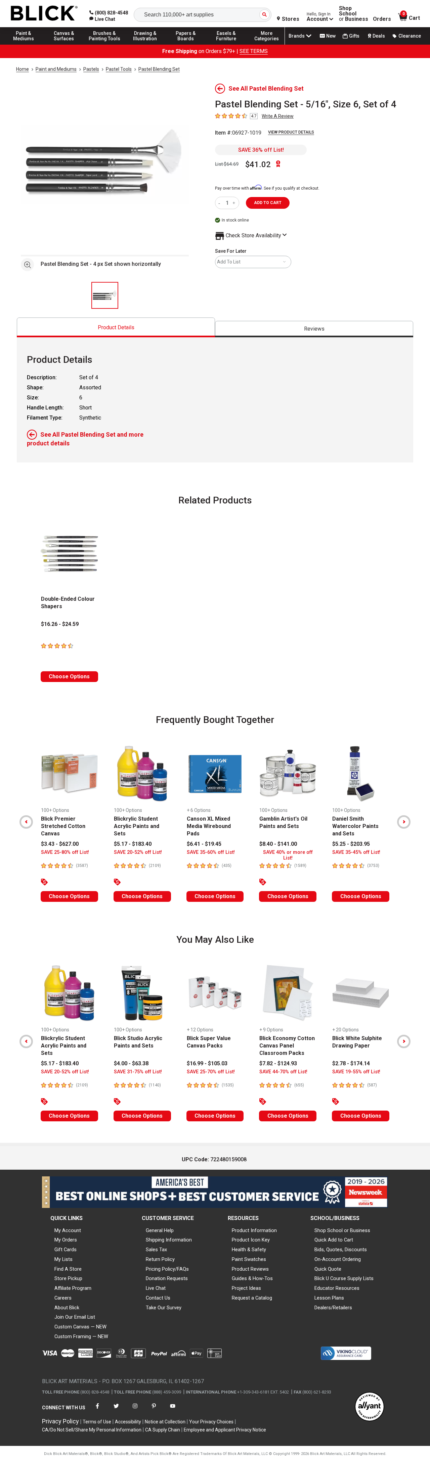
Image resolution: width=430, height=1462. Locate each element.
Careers (63, 1298)
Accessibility (128, 1421)
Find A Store (68, 1269)
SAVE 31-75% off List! (138, 1072)
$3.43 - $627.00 (60, 844)
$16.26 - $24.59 (60, 624)
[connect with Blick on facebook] (97, 1410)
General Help (160, 1230)
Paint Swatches (249, 1259)
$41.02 (258, 164)
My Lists (63, 1259)
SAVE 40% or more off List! (288, 855)
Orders (382, 19)
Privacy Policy (60, 1421)
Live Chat (156, 1288)
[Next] (404, 822)
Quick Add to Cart (333, 1240)
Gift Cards (65, 1250)
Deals (379, 36)
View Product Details (291, 132)
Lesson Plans (329, 1298)
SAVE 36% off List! (261, 150)
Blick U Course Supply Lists (344, 1278)
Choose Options (69, 676)
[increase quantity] (234, 202)
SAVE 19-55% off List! (356, 1072)
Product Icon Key (251, 1240)
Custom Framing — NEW (81, 1336)
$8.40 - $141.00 (278, 844)
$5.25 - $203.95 (351, 844)
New (331, 36)
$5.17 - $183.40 (133, 844)
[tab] (116, 327)
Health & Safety (249, 1250)
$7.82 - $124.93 (278, 1063)
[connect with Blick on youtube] (172, 1410)
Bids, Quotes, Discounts (340, 1250)
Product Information (254, 1230)
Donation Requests (167, 1278)
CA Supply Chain (162, 1429)
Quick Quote (327, 1269)
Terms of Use (97, 1421)
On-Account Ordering (337, 1259)
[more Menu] (267, 44)
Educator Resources (336, 1288)
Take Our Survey (163, 1308)
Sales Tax (156, 1250)
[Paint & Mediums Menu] (23, 44)
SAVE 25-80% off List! (65, 852)
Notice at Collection (165, 1421)
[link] (102, 19)
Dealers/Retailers (333, 1308)
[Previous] (26, 822)
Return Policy (160, 1259)
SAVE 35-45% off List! (356, 852)
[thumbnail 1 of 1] (104, 295)
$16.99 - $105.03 (207, 1063)
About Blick (66, 1308)
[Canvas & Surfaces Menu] (64, 44)
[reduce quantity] (220, 202)
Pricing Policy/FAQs (167, 1269)
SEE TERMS (254, 51)
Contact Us (158, 1298)
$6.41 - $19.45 (204, 844)
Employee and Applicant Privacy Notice (225, 1429)
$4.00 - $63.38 (131, 1063)
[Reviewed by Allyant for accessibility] (369, 1407)
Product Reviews (250, 1269)
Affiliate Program (72, 1288)
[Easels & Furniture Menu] (226, 44)
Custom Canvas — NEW (80, 1327)
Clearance (409, 36)
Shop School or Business (342, 1230)
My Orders (65, 1240)
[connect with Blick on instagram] (135, 1410)
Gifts (354, 36)
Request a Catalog (252, 1298)
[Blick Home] (44, 13)
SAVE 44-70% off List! (283, 1072)
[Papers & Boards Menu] (186, 44)
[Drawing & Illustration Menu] (145, 44)
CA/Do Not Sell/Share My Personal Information (91, 1429)
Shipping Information (169, 1240)
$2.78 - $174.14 (351, 1063)
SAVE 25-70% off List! (211, 1072)
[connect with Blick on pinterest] (154, 1410)
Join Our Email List (74, 1317)
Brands (297, 36)
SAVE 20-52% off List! (138, 852)
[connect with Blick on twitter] (116, 1410)
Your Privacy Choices (211, 1421)
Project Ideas (246, 1288)
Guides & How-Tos (252, 1278)
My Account (67, 1230)
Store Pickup (68, 1278)
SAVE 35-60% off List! (211, 852)
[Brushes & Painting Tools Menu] (104, 44)
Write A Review (278, 116)
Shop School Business (353, 14)
